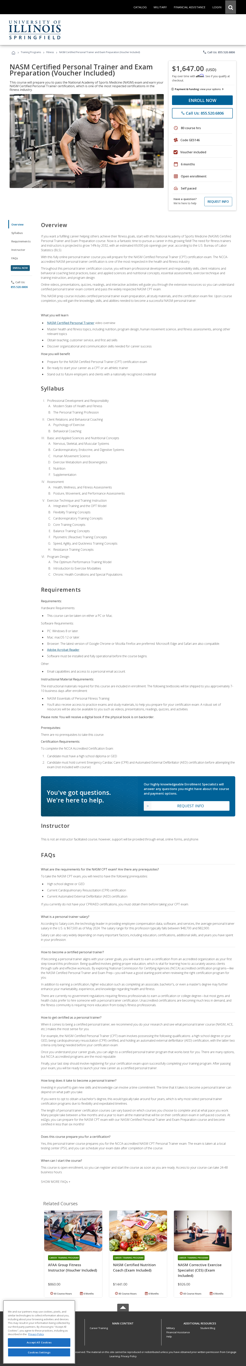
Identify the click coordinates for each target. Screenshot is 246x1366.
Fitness (50, 52)
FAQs (14, 258)
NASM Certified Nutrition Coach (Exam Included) (134, 1267)
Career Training (99, 1328)
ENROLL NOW (202, 100)
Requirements (21, 241)
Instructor (18, 250)
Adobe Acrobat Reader (63, 650)
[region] (39, 1332)
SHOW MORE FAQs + (55, 1182)
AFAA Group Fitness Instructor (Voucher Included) (72, 1267)
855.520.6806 (19, 287)
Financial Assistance (178, 1332)
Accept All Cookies (39, 1342)
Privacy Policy (129, 1356)
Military (170, 1328)
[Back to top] (123, 1322)
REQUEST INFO (218, 201)
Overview (17, 224)
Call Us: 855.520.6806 (219, 52)
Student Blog (207, 1328)
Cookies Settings (39, 1352)
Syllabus (17, 233)
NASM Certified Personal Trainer (70, 323)
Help (169, 1336)
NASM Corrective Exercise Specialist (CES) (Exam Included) (200, 1270)
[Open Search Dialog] (230, 7)
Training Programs (31, 52)
